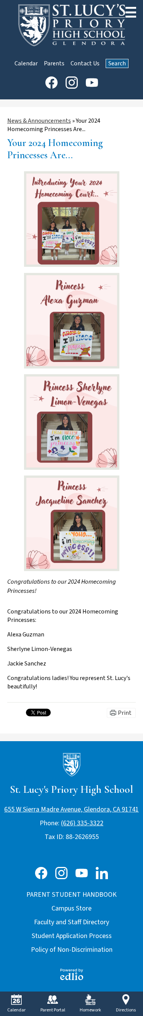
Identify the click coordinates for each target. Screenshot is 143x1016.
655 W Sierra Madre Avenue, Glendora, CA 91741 (71, 809)
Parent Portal (52, 1010)
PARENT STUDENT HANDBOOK (71, 894)
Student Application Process (72, 936)
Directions (126, 1010)
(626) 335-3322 (82, 823)
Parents (54, 63)
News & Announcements (39, 121)
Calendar (26, 63)
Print (125, 713)
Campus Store (71, 908)
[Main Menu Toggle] (130, 12)
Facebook (51, 82)
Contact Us (85, 63)
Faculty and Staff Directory (71, 922)
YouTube (92, 82)
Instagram (72, 82)
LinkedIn (102, 873)
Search (117, 63)
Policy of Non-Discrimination (71, 949)
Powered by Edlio (71, 974)
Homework (90, 1010)
